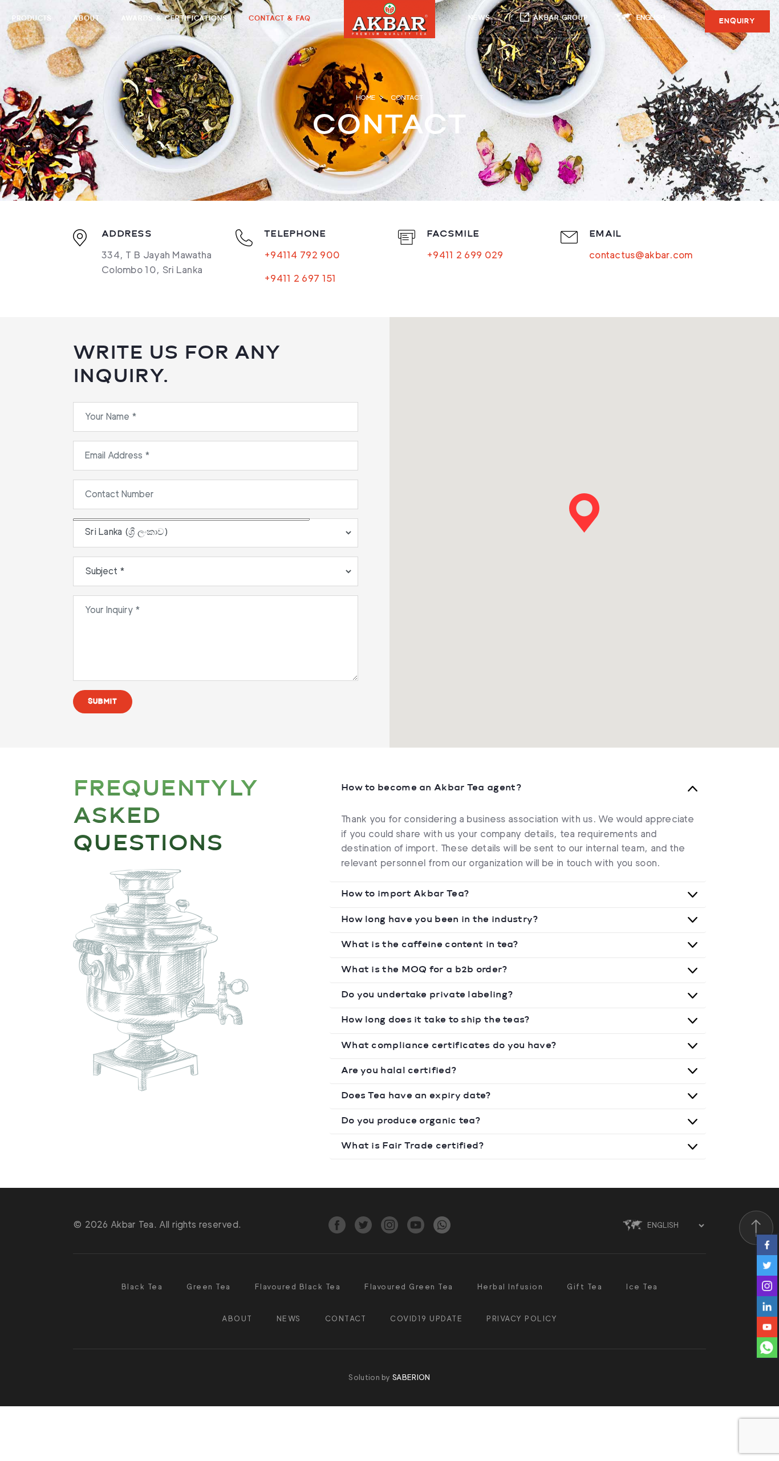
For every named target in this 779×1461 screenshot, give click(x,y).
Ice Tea (642, 1286)
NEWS (479, 18)
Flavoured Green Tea (408, 1286)
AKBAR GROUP (560, 18)
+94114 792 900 (302, 255)
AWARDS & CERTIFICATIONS (174, 18)
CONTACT (346, 1318)
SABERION (411, 1377)
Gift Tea (584, 1286)
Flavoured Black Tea (298, 1286)
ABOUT (86, 18)
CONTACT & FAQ (280, 18)
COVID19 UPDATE (426, 1318)
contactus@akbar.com (641, 255)
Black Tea (142, 1286)
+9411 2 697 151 (300, 278)
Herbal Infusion (510, 1286)
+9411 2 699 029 (465, 255)
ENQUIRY (737, 21)
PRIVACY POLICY (521, 1318)
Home (365, 97)
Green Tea (208, 1286)
